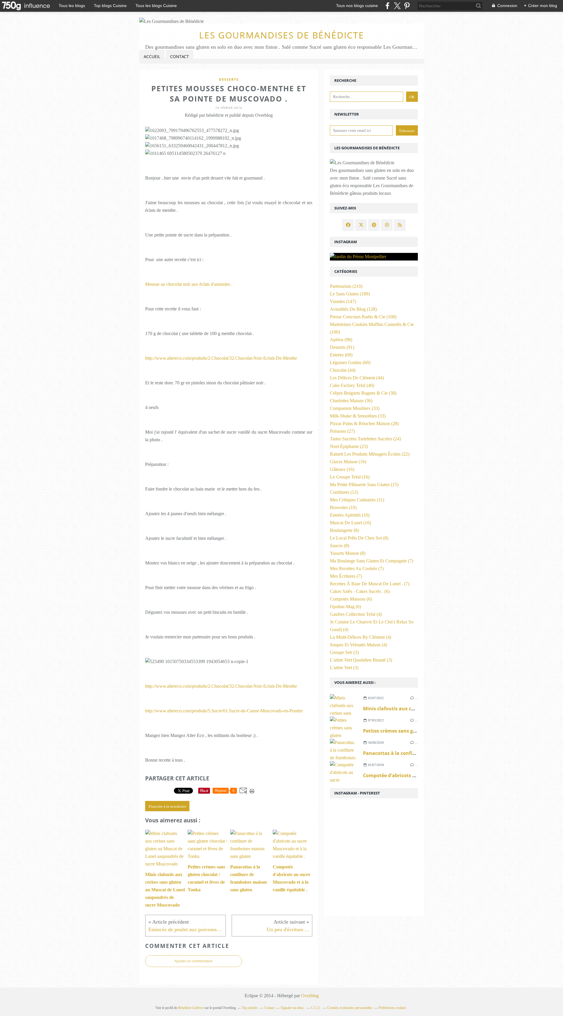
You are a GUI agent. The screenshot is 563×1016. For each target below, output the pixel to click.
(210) (346, 286)
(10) (343, 507)
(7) (371, 560)
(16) (348, 461)
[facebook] (387, 5)
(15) (364, 484)
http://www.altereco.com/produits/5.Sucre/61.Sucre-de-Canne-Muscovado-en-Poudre (224, 710)
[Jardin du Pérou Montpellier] (374, 257)
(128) (353, 309)
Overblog (310, 995)
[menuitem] (152, 57)
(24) (365, 438)
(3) (344, 652)
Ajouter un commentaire (193, 961)
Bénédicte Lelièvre (191, 1008)
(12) (344, 492)
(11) (357, 499)
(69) (341, 354)
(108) (363, 316)
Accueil (152, 56)
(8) (344, 530)
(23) (349, 446)
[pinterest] (407, 5)
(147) (343, 301)
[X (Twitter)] (397, 5)
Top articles (250, 1008)
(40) (352, 385)
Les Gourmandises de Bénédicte (281, 35)
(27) (342, 431)
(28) (364, 423)
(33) (354, 408)
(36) (351, 400)
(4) (356, 614)
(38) (363, 392)
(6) (360, 591)
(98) (341, 339)
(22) (369, 454)
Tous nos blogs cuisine (357, 5)
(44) (342, 370)
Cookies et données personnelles (349, 1008)
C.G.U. (316, 1008)
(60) (350, 362)
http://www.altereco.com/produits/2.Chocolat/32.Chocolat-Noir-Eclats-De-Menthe (221, 358)
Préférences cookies (392, 1008)
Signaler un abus (293, 1008)
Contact (179, 56)
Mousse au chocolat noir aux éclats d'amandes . (189, 284)
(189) (350, 293)
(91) (342, 347)
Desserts (229, 79)
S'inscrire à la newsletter (167, 806)
